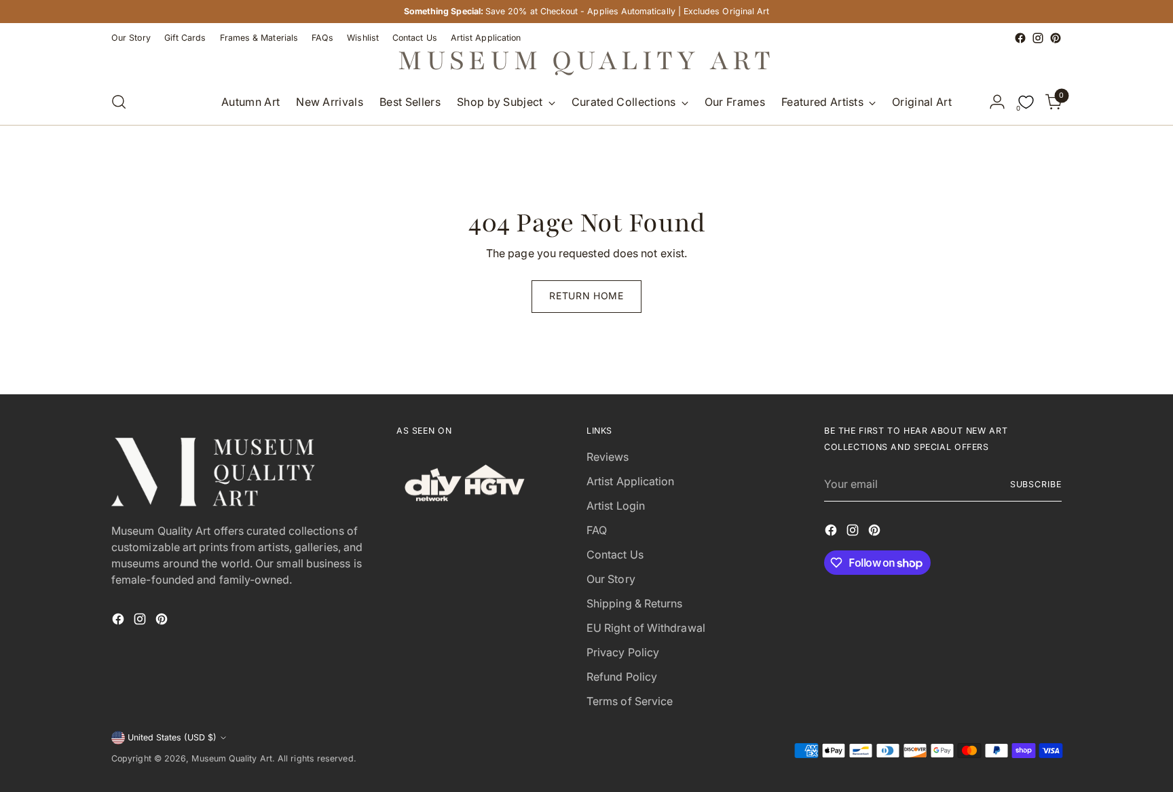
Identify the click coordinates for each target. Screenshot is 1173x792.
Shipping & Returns (634, 603)
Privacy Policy (622, 652)
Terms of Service (629, 701)
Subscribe (1036, 484)
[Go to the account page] (997, 101)
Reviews (607, 457)
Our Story (610, 579)
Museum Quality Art (231, 758)
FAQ (596, 530)
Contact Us (615, 554)
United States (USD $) (172, 737)
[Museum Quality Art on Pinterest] (1055, 38)
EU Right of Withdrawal (645, 628)
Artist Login (615, 505)
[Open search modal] (118, 101)
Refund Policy (621, 676)
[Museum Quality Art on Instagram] (1038, 38)
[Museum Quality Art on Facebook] (1020, 38)
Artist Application (630, 481)
